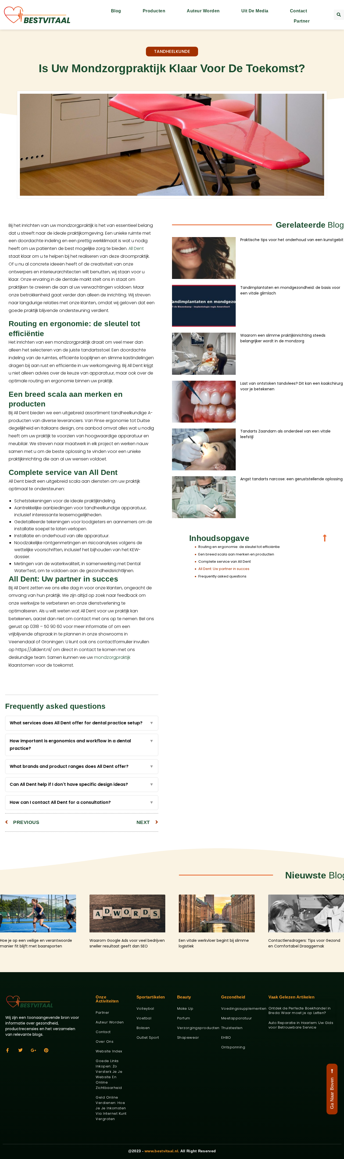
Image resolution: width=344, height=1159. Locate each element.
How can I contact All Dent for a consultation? (82, 802)
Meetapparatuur (236, 1018)
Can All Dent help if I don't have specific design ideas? (82, 784)
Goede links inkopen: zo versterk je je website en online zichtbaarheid (109, 1074)
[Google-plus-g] (33, 1050)
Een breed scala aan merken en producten (236, 554)
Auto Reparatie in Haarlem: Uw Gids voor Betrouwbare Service (300, 1025)
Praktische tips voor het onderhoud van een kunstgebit (291, 239)
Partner (302, 21)
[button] (339, 15)
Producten (154, 11)
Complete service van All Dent (224, 561)
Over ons (104, 1041)
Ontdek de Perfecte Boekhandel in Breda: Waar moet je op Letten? (299, 1010)
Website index (109, 1051)
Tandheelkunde (172, 51)
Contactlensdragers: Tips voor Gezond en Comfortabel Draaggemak (304, 943)
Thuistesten (232, 1027)
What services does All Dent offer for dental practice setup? (82, 723)
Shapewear (188, 1037)
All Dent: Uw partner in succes (223, 568)
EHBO (226, 1037)
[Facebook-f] (7, 1050)
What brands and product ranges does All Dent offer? (82, 766)
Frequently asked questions (222, 576)
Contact (298, 11)
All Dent (136, 248)
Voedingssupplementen (240, 1008)
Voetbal (144, 1018)
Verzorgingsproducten (195, 1027)
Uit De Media (254, 11)
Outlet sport (148, 1037)
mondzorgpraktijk (112, 657)
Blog (116, 11)
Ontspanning (233, 1047)
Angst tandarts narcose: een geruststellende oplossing (291, 479)
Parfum (183, 1018)
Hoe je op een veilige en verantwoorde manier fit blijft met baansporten (36, 943)
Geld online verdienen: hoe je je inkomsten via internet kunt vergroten (111, 1108)
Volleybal (145, 1008)
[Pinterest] (46, 1050)
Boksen (143, 1027)
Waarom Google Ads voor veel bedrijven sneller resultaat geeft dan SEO (127, 943)
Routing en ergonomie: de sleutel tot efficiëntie (239, 546)
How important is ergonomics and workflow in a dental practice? (82, 745)
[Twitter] (20, 1050)
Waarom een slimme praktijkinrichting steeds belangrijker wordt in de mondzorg (282, 338)
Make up (185, 1008)
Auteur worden (203, 11)
